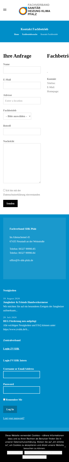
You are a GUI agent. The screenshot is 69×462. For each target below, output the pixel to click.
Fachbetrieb (9, 110)
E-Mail (7, 79)
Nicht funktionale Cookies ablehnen (43, 452)
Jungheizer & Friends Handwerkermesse (25, 302)
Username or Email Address (18, 368)
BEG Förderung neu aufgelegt (19, 321)
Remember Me (13, 399)
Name (6, 64)
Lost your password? (13, 418)
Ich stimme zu (15, 452)
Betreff (7, 125)
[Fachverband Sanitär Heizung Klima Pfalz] (34, 10)
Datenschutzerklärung (34, 457)
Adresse (7, 95)
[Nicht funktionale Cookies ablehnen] (65, 446)
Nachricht (8, 141)
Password (8, 384)
